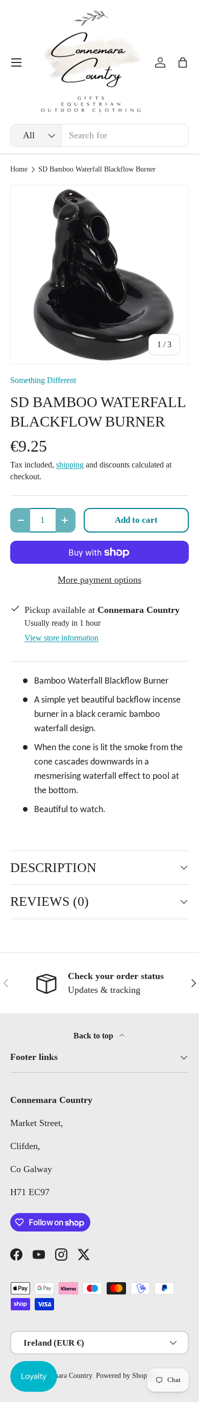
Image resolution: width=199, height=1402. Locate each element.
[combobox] (99, 135)
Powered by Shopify (125, 1375)
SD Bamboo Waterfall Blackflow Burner (97, 169)
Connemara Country (63, 1375)
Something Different (43, 380)
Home (19, 169)
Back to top (94, 1035)
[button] (182, 62)
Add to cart (136, 520)
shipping (70, 464)
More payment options (99, 580)
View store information (61, 637)
